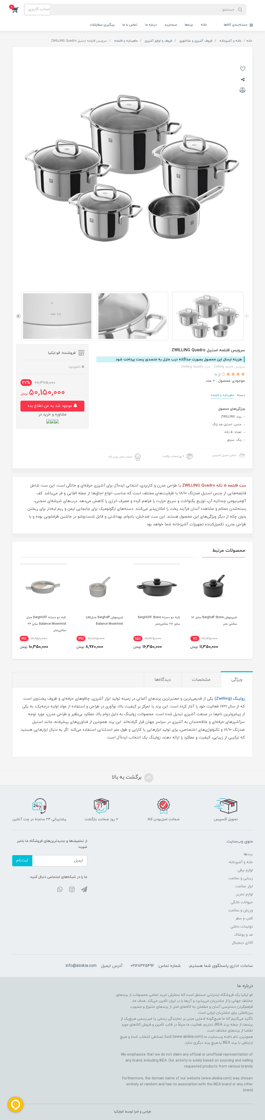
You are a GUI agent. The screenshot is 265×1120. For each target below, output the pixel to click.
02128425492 (142, 966)
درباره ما (151, 25)
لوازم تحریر (244, 894)
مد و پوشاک (243, 934)
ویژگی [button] (236, 680)
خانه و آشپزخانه (241, 862)
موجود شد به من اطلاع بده (50, 406)
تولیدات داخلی (241, 926)
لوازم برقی (245, 870)
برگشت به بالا (127, 777)
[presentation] (246, 316)
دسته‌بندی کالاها (236, 25)
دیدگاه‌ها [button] (162, 680)
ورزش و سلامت (240, 910)
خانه (204, 25)
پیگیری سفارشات (102, 25)
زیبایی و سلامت (240, 878)
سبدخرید (171, 25)
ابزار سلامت (244, 886)
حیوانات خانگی (242, 902)
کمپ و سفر (244, 918)
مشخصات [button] (201, 680)
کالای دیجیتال (242, 942)
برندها (189, 25)
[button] (18, 9)
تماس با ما (129, 25)
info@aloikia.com (81, 966)
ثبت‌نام (22, 860)
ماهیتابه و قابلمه (222, 395)
